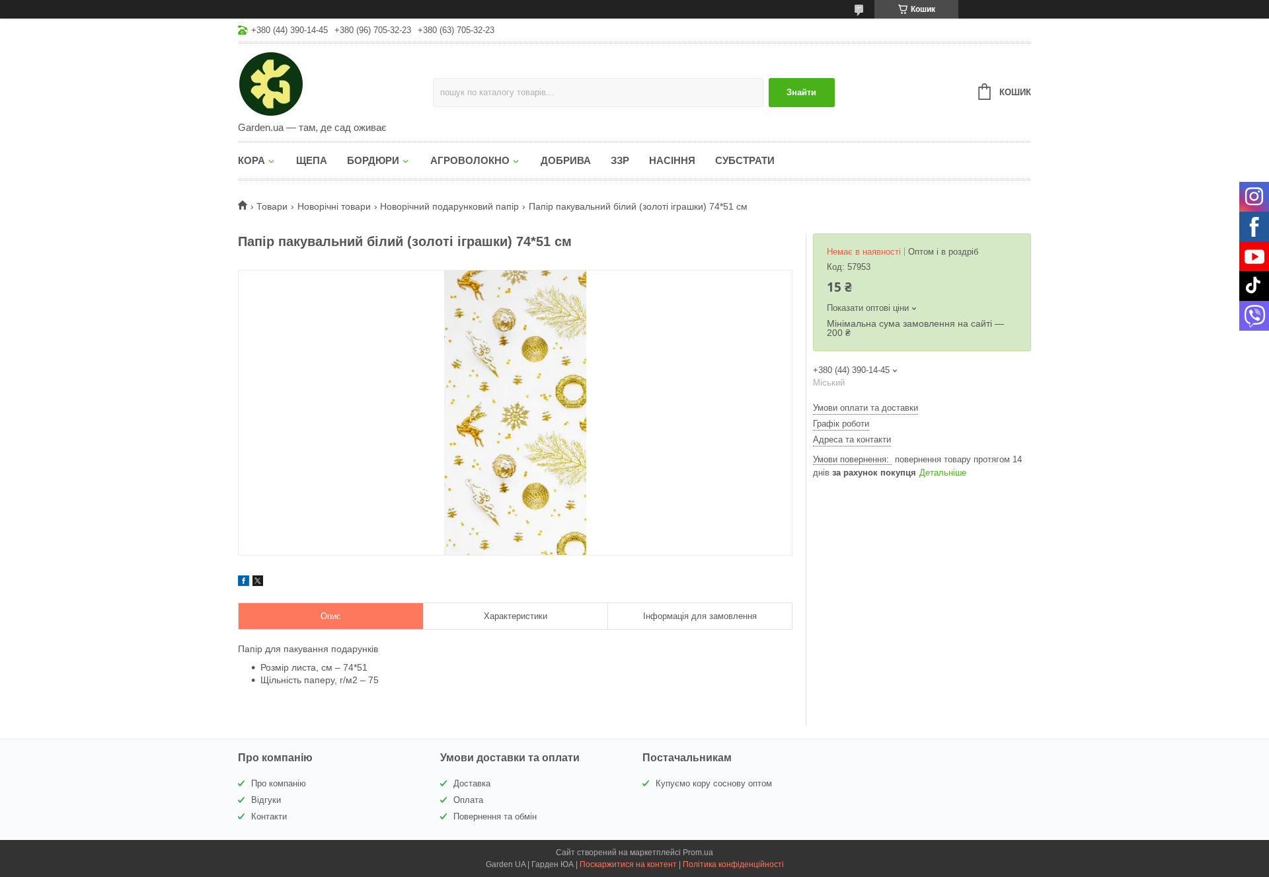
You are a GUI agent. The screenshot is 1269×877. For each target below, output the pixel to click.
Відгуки (266, 800)
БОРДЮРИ (373, 160)
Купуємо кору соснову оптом (714, 783)
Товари (272, 206)
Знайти (801, 92)
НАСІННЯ (672, 160)
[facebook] (243, 582)
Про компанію (278, 783)
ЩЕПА (311, 160)
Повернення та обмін (495, 816)
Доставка (471, 783)
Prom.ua (698, 852)
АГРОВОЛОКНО (470, 160)
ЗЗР (620, 160)
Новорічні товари (334, 206)
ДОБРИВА (566, 160)
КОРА (251, 160)
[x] (257, 582)
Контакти (269, 816)
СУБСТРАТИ (745, 160)
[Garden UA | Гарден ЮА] (335, 83)
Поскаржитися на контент (628, 864)
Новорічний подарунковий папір (449, 206)
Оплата (468, 800)
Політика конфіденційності (733, 864)
